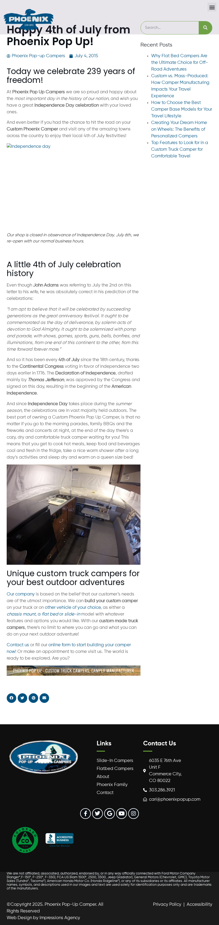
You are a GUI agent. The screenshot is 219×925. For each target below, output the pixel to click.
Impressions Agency (60, 918)
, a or (43, 614)
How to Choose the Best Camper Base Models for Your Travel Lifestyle (181, 109)
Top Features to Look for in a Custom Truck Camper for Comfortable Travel (179, 149)
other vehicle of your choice (73, 607)
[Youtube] (121, 813)
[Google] (109, 813)
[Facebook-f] (85, 813)
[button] (212, 7)
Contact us (18, 645)
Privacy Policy (167, 904)
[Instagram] (133, 813)
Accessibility (199, 904)
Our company (21, 594)
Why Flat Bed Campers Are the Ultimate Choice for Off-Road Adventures (179, 63)
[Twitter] (97, 813)
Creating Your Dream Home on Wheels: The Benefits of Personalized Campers (179, 129)
